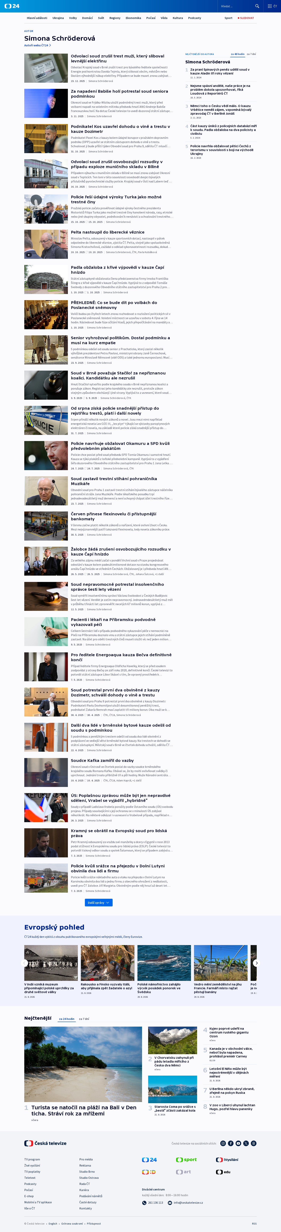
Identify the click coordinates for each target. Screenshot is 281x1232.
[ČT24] (12, 6)
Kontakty (85, 1208)
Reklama (85, 1165)
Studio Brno (87, 1171)
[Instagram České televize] (223, 1143)
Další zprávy (96, 902)
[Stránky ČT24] (149, 1159)
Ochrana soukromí (72, 1223)
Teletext (30, 1178)
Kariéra (84, 1190)
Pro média (86, 1159)
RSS (254, 1223)
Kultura (178, 18)
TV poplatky (32, 1171)
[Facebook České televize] (231, 1143)
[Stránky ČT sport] (186, 1159)
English (53, 1223)
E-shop (29, 1196)
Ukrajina (58, 18)
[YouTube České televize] (238, 1143)
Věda (164, 18)
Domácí (87, 18)
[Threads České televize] (254, 1143)
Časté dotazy (87, 1202)
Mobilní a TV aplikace (38, 1202)
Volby (73, 18)
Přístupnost (94, 1223)
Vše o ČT (29, 1208)
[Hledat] (257, 6)
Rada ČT (84, 1184)
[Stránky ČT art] (183, 1172)
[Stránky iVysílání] (227, 1159)
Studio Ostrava (89, 1178)
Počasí (150, 18)
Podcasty (194, 18)
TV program (32, 1159)
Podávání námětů (90, 1196)
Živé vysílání (32, 1165)
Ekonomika (133, 18)
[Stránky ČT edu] (223, 1172)
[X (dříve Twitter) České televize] (246, 1143)
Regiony (115, 18)
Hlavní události (37, 18)
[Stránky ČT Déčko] (149, 1172)
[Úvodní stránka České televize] (45, 1143)
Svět (101, 18)
